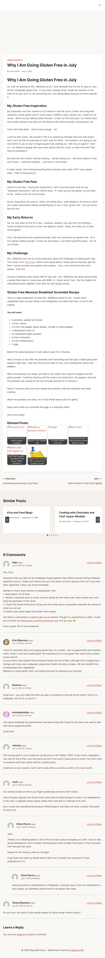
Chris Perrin (14, 71)
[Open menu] (99, 5)
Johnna (16, 745)
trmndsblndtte (20, 712)
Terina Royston (21, 902)
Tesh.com (30, 262)
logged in (21, 934)
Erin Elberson (20, 640)
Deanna (16, 685)
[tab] (47, 535)
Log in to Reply (94, 562)
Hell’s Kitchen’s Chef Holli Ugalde (85, 481)
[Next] (98, 520)
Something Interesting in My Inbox (20, 481)
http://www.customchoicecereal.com (39, 620)
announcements (15, 60)
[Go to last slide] (7, 520)
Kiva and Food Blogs (20, 512)
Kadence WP (77, 950)
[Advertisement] (52, 29)
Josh (15, 781)
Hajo (14, 562)
